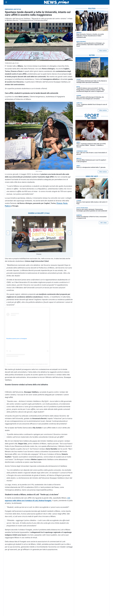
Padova (8, 206)
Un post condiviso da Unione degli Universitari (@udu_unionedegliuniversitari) (27, 364)
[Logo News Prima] (56, 2)
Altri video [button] (103, 222)
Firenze (59, 203)
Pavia (65, 203)
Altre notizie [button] (103, 50)
